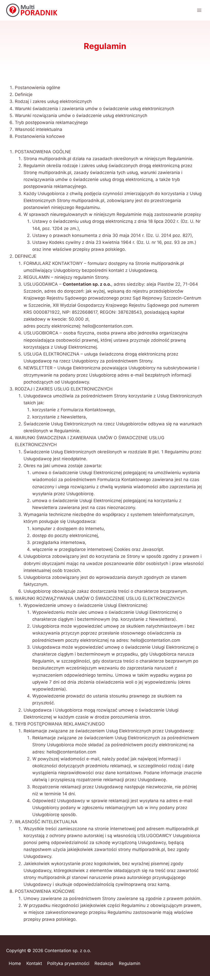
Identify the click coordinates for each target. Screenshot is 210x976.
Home (15, 963)
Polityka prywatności (68, 963)
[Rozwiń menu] (199, 10)
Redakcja (103, 963)
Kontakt (34, 963)
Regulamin (129, 963)
